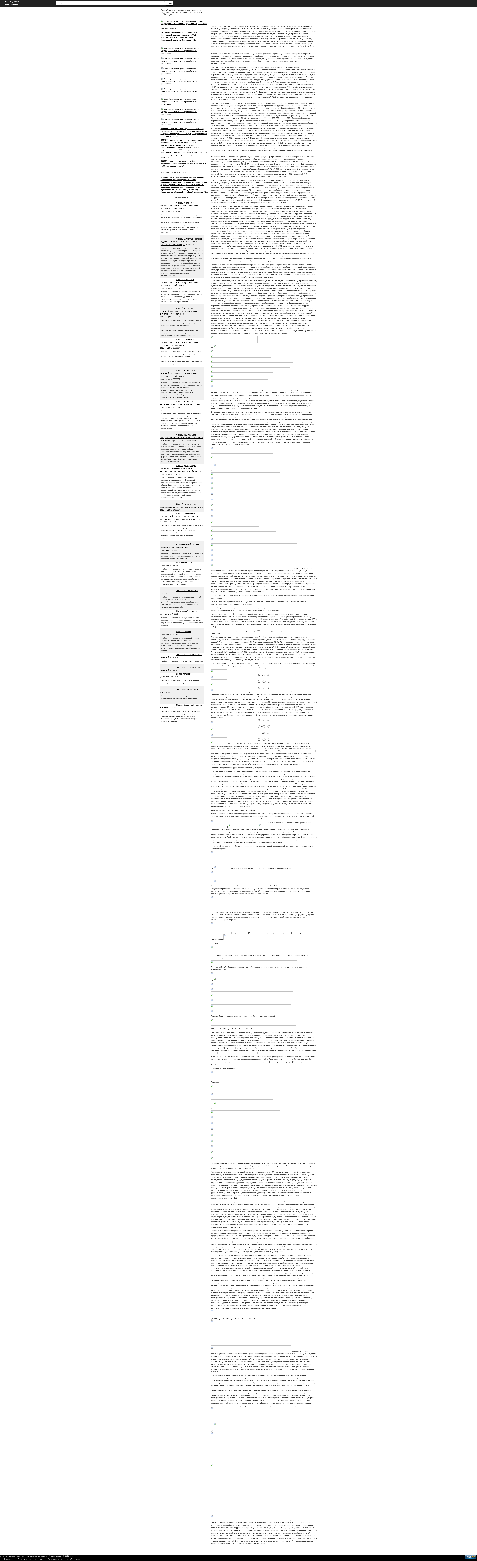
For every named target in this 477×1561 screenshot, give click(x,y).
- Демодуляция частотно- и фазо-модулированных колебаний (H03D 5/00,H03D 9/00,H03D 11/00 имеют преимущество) (184, 163)
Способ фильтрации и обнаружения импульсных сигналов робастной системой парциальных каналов (181, 438)
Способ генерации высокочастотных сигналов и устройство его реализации (180, 404)
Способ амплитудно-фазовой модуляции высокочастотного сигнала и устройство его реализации (181, 242)
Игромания (8, 1559)
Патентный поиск (11, 4)
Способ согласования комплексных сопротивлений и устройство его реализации (181, 507)
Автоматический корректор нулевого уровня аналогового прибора (180, 547)
